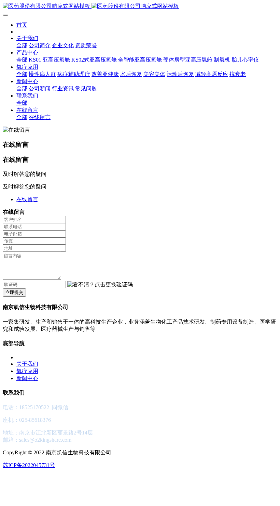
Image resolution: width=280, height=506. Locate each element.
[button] (100, 284)
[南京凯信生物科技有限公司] (140, 6)
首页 (21, 25)
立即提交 (14, 292)
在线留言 (27, 199)
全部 (21, 45)
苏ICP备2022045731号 (29, 465)
